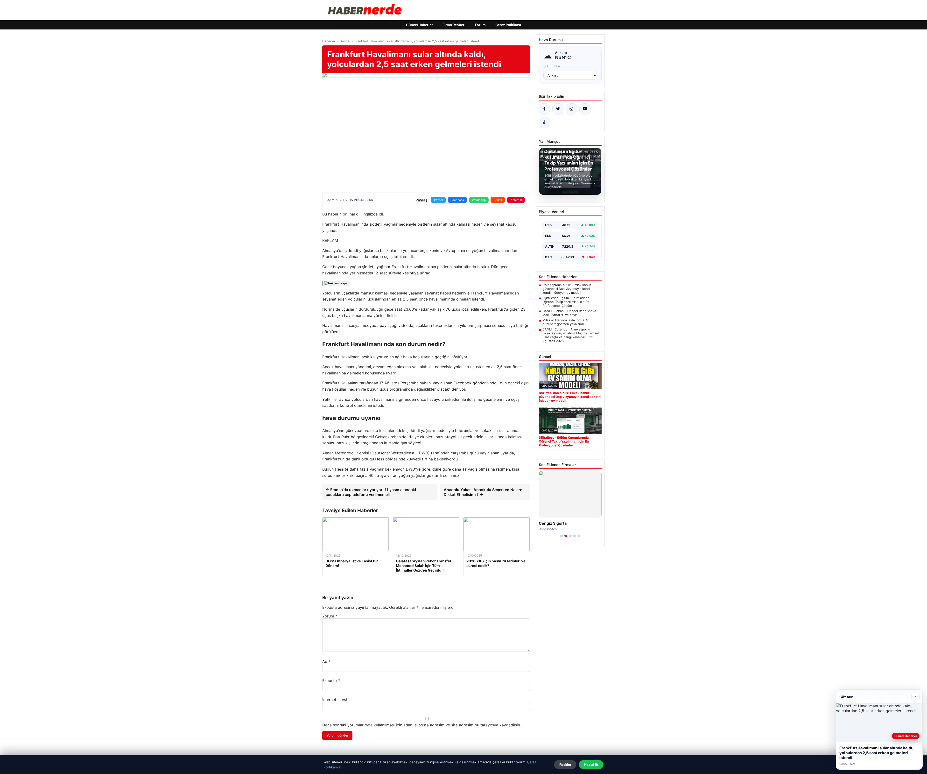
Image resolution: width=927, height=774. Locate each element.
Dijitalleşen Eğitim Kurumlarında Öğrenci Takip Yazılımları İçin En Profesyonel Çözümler (565, 302)
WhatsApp (479, 200)
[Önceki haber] (583, 155)
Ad (326, 661)
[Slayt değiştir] (561, 536)
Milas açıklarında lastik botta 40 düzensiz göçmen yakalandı (565, 322)
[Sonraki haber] (594, 155)
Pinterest (516, 200)
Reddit (497, 200)
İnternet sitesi (334, 699)
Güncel (344, 41)
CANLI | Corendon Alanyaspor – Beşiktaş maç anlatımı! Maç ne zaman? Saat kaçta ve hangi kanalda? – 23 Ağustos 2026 (571, 335)
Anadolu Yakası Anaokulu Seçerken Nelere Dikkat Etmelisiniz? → (483, 492)
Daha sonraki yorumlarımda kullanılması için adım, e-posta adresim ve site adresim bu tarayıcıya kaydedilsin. (421, 725)
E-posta (331, 680)
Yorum (329, 616)
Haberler (328, 41)
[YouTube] (584, 109)
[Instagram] (571, 109)
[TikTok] (544, 122)
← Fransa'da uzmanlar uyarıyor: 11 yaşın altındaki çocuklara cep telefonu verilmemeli (371, 492)
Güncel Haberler (419, 25)
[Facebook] (544, 109)
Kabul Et (591, 765)
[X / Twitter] (557, 109)
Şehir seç (552, 66)
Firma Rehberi (453, 25)
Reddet (565, 765)
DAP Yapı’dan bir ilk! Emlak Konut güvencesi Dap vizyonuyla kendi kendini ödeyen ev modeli (566, 288)
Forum (480, 25)
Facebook (457, 200)
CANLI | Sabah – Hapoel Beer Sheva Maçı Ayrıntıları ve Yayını (569, 313)
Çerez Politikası (508, 25)
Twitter (438, 200)
